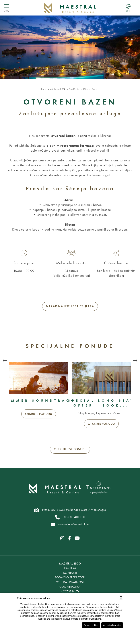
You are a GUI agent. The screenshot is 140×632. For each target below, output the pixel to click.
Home (43, 89)
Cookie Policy (70, 586)
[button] (5, 360)
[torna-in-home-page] (70, 8)
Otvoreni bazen (90, 89)
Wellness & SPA (57, 89)
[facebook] (69, 538)
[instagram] (62, 538)
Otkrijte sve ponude (70, 449)
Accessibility (70, 591)
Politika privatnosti (70, 582)
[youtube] (77, 538)
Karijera (70, 568)
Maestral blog (70, 563)
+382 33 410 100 (73, 517)
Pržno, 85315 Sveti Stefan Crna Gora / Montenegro (74, 509)
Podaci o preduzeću (70, 577)
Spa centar (74, 89)
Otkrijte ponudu (38, 414)
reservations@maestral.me (73, 524)
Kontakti (70, 573)
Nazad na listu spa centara (70, 306)
